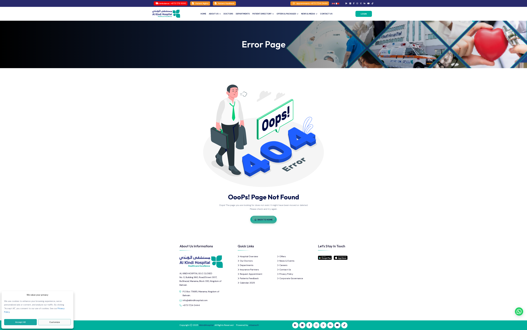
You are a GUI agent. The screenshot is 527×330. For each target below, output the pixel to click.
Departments (243, 13)
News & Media (308, 13)
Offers (282, 256)
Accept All (20, 322)
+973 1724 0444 (319, 3)
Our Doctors (246, 260)
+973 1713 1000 (178, 3)
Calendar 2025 (247, 282)
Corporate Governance (291, 278)
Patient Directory (261, 13)
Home (203, 13)
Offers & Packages (286, 13)
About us (213, 13)
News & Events (286, 260)
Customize (54, 322)
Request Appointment (251, 274)
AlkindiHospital (206, 325)
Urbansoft (254, 325)
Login (364, 14)
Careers (283, 265)
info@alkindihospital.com (195, 300)
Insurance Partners (249, 269)
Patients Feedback (249, 278)
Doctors (228, 13)
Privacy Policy (286, 274)
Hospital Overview (249, 256)
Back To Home (265, 219)
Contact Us (326, 13)
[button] (519, 311)
